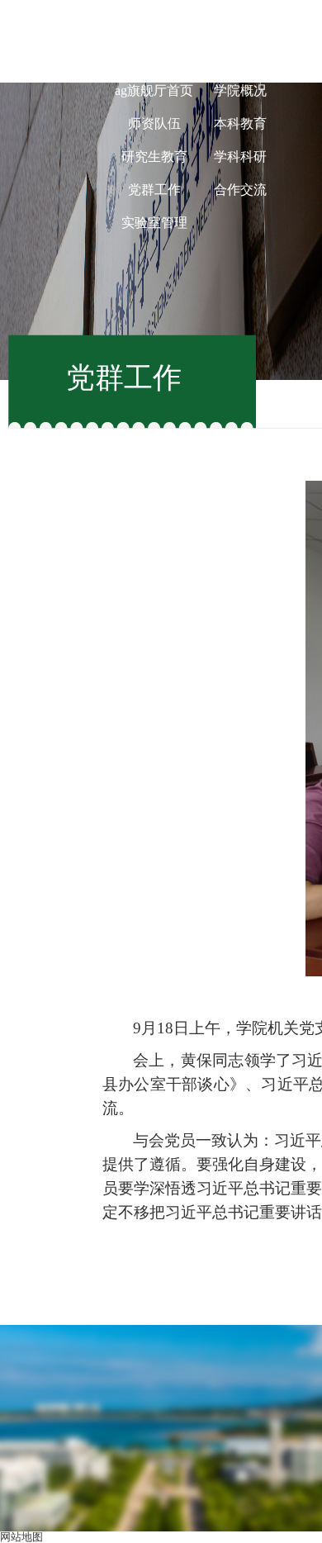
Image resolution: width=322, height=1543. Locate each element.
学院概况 (240, 90)
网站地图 (21, 1537)
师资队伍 (154, 123)
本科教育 (240, 123)
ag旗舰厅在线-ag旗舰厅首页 (154, 73)
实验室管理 (154, 223)
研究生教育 (154, 157)
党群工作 (154, 190)
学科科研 (240, 157)
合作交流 (240, 190)
